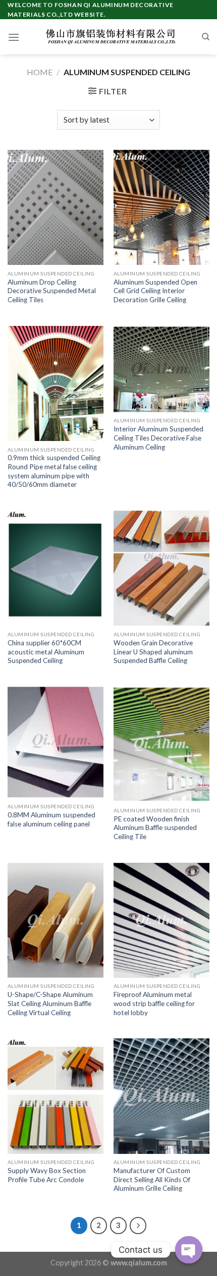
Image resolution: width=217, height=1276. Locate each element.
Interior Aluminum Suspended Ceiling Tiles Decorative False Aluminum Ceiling (158, 438)
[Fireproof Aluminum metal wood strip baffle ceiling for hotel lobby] (161, 920)
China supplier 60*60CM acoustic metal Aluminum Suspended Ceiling (46, 651)
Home (39, 72)
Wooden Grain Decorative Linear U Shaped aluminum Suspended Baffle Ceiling (153, 651)
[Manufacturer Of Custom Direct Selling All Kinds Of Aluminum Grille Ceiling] (161, 1095)
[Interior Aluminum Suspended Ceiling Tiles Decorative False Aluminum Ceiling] (161, 369)
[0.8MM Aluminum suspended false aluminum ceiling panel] (55, 742)
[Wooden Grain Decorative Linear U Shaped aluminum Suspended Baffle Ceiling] (161, 568)
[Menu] (14, 37)
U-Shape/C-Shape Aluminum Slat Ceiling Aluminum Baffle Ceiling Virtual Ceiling (50, 1003)
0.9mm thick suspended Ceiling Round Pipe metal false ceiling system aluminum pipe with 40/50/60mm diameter (54, 471)
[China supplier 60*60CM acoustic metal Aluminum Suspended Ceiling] (55, 568)
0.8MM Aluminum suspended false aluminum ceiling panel (51, 819)
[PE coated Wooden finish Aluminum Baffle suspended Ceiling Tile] (161, 744)
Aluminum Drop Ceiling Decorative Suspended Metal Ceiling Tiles (52, 291)
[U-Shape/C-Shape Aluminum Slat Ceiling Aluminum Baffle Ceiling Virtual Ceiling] (55, 920)
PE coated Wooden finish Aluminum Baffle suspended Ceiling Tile (155, 828)
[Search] (205, 36)
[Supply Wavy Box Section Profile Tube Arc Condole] (55, 1095)
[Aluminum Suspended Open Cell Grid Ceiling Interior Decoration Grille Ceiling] (161, 207)
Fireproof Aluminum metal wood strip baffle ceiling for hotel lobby (154, 1003)
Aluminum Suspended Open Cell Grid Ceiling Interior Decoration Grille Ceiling (155, 291)
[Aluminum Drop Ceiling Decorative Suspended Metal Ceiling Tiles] (55, 207)
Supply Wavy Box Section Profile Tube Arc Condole (47, 1175)
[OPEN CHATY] (188, 1249)
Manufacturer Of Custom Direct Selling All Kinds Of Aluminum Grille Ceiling (152, 1179)
